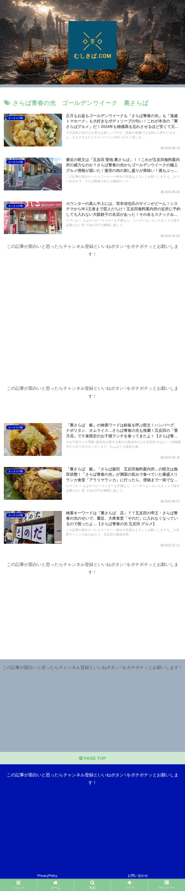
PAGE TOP (94, 758)
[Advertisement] (92, 311)
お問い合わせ (138, 875)
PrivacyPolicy (47, 875)
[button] (171, 713)
